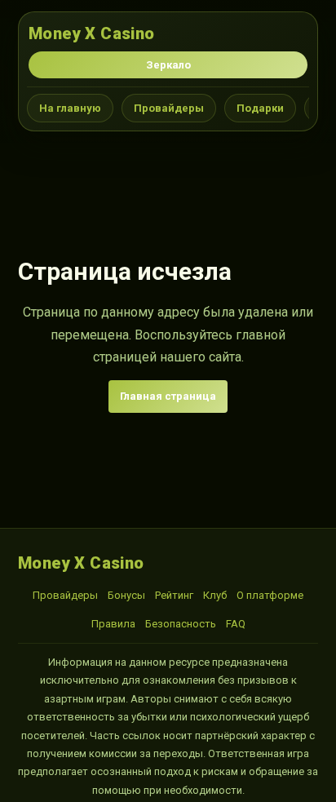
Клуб (215, 595)
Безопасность (180, 624)
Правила (113, 624)
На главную (70, 108)
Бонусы (126, 595)
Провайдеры (169, 108)
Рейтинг (174, 595)
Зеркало (168, 65)
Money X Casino (92, 33)
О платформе (270, 595)
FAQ (235, 624)
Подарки (260, 108)
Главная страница (168, 396)
